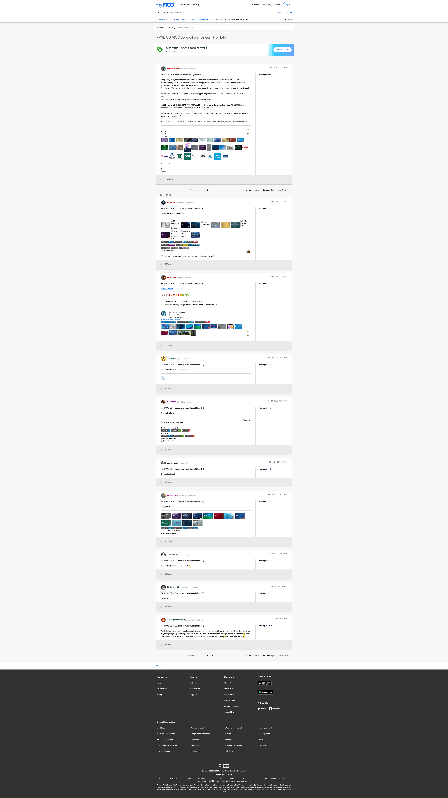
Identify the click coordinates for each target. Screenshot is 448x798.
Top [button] (160, 665)
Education (255, 5)
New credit (195, 745)
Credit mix (195, 739)
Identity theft (264, 733)
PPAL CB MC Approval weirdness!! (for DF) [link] (231, 19)
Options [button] (290, 19)
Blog (192, 700)
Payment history (163, 751)
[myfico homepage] (165, 5)
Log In (287, 5)
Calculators (229, 751)
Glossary (262, 745)
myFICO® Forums (177, 13)
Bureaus (228, 733)
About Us (228, 683)
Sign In (289, 12)
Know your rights (266, 728)
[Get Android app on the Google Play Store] (265, 692)
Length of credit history (200, 733)
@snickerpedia (167, 288)
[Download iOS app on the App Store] (264, 683)
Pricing (196, 5)
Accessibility (229, 712)
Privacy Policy (229, 700)
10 (267, 626)
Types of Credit (179, 19)
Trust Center (229, 694)
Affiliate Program (231, 706)
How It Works (185, 5)
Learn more (247, 781)
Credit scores (162, 728)
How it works (162, 688)
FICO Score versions (165, 739)
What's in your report (233, 728)
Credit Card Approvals (199, 19)
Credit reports (196, 751)
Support (277, 5)
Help (280, 12)
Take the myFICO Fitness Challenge (170, 319)
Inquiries (228, 739)
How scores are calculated (167, 745)
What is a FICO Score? (166, 733)
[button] (289, 65)
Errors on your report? (234, 745)
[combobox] (232, 27)
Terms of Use (229, 688)
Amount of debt (197, 728)
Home (159, 683)
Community (266, 5)
